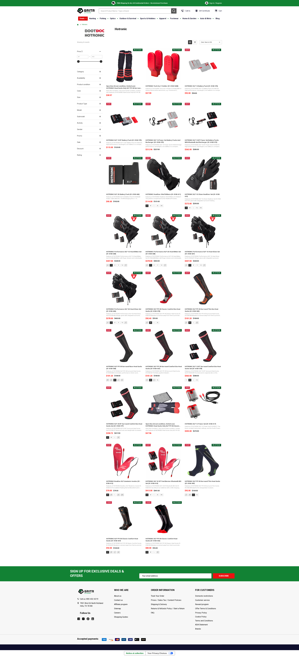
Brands (198, 629)
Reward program (202, 604)
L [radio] (154, 205)
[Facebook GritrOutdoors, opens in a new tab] (78, 618)
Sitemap (117, 608)
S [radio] (186, 207)
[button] (190, 42)
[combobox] (135, 11)
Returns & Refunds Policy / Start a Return (168, 608)
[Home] (78, 24)
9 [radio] (118, 265)
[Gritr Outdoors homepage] (86, 11)
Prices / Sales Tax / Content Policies (166, 600)
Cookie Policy (208, 616)
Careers (117, 613)
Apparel (162, 18)
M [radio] (150, 205)
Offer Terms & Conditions (205, 608)
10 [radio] (122, 265)
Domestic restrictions (204, 596)
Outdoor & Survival (127, 18)
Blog (218, 18)
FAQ (152, 613)
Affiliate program (121, 604)
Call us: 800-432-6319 (89, 599)
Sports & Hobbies (147, 18)
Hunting (92, 18)
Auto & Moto (205, 18)
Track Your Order (157, 596)
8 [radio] (154, 265)
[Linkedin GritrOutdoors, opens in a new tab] (92, 618)
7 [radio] (111, 265)
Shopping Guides (121, 617)
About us (117, 596)
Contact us (118, 600)
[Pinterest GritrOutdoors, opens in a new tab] (88, 618)
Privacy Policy (208, 612)
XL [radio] (157, 205)
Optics (113, 18)
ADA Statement (201, 625)
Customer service (202, 600)
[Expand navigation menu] (97, 18)
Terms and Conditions (208, 620)
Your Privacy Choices (157, 653)
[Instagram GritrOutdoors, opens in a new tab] (83, 618)
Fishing (103, 18)
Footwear (174, 18)
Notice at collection (135, 653)
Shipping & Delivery (159, 604)
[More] (86, 18)
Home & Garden (189, 18)
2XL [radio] (162, 205)
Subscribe (224, 576)
